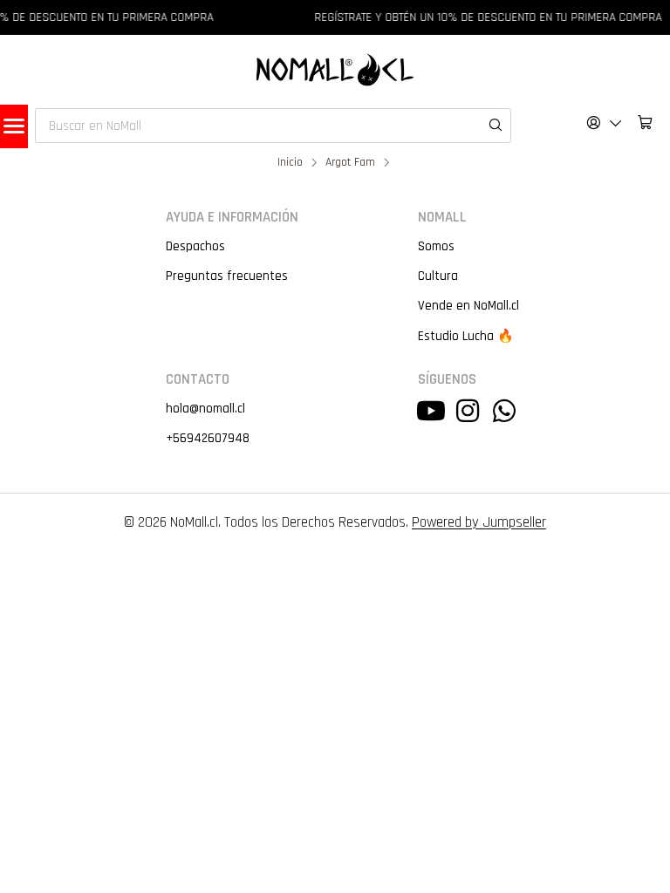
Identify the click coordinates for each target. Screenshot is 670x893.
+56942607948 (208, 438)
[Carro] (645, 122)
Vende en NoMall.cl (468, 305)
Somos (436, 246)
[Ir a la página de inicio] (334, 69)
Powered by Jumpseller (479, 522)
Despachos (195, 246)
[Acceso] (604, 122)
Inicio (290, 163)
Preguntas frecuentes (227, 276)
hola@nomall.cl (205, 408)
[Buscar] (486, 106)
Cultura (438, 276)
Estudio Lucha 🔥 (466, 336)
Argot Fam (350, 163)
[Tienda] (14, 126)
